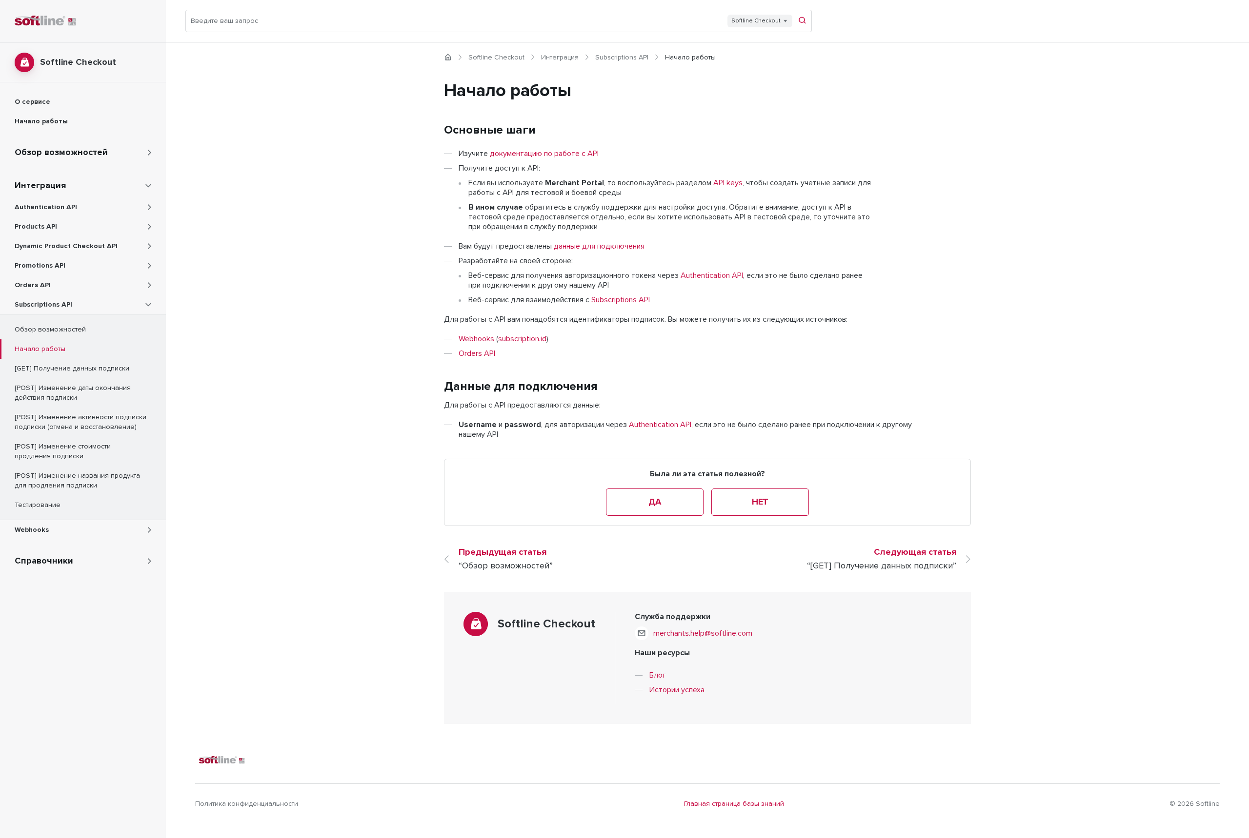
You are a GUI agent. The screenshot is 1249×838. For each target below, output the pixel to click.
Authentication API (712, 275)
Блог (657, 675)
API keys (728, 183)
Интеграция (560, 57)
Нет (760, 502)
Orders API (477, 353)
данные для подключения (599, 246)
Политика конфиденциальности (246, 803)
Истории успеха (677, 690)
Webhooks (476, 339)
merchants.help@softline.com (702, 633)
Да (654, 502)
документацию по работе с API (544, 153)
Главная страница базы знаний (734, 803)
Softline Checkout (496, 57)
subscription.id (522, 339)
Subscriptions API (621, 57)
